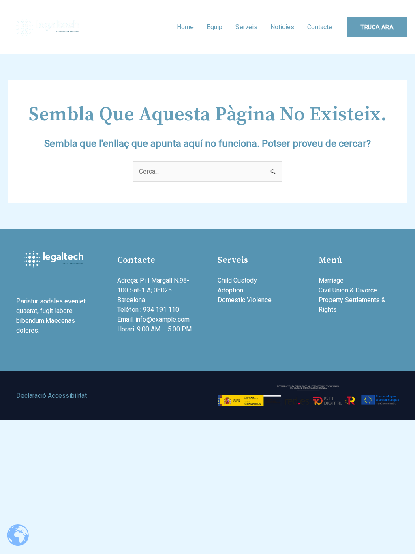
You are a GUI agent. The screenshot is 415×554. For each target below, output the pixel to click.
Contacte (319, 27)
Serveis (246, 27)
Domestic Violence (245, 300)
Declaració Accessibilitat (51, 395)
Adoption (230, 290)
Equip (214, 27)
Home (185, 27)
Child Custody (237, 280)
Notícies (282, 27)
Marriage (331, 280)
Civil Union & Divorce (348, 290)
